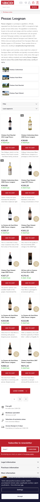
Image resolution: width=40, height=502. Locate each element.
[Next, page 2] (20, 399)
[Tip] (30, 123)
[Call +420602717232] (26, 2)
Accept (20, 496)
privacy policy (29, 454)
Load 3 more (18, 391)
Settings (20, 490)
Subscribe (32, 449)
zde (22, 485)
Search (34, 7)
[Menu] (37, 2)
